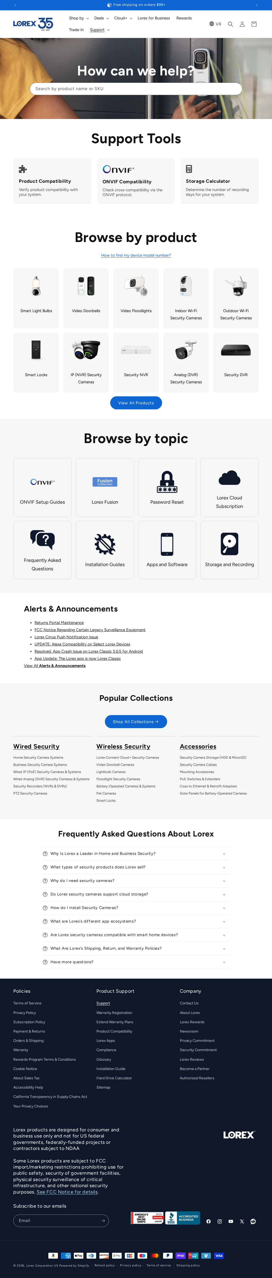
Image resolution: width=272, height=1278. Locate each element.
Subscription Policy (29, 1022)
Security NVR (136, 374)
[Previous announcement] (15, 5)
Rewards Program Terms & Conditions (44, 1059)
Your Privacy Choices (30, 1106)
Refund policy (105, 1265)
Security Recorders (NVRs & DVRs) (40, 786)
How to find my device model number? (136, 255)
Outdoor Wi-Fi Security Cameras (236, 314)
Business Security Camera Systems (40, 765)
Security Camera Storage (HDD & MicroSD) (213, 757)
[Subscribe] (103, 1221)
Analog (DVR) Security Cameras (186, 378)
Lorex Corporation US (42, 1265)
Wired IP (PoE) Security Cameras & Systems (47, 772)
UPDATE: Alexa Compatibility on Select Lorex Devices (82, 644)
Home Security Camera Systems (38, 757)
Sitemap (103, 1087)
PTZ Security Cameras (30, 793)
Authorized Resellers (197, 1078)
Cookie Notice (25, 1069)
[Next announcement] (257, 5)
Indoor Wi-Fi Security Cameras (186, 314)
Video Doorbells (86, 310)
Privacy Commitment (197, 1040)
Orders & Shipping (28, 1040)
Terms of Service (27, 1003)
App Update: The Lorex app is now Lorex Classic (78, 658)
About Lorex (190, 1012)
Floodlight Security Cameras (118, 779)
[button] (78, 18)
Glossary (103, 1059)
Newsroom (189, 1031)
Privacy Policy (24, 1012)
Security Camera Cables (198, 765)
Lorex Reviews (192, 1059)
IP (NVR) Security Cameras (86, 378)
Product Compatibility (114, 1031)
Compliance (106, 1050)
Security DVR (236, 374)
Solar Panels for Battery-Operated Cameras (213, 793)
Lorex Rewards (192, 1022)
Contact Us (189, 1003)
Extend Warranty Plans (114, 1022)
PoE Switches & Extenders (200, 779)
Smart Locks (36, 374)
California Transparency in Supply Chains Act (50, 1096)
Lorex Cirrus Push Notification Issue (66, 637)
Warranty (20, 1050)
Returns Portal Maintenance (59, 622)
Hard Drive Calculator (114, 1078)
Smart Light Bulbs (36, 310)
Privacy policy (130, 1265)
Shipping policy (188, 1265)
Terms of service (159, 1265)
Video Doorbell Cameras (115, 765)
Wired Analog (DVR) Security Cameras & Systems (51, 779)
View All (55, 665)
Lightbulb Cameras (111, 772)
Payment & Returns (29, 1031)
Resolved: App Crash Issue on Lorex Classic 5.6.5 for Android (89, 651)
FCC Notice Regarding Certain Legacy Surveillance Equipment (90, 629)
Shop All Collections (133, 721)
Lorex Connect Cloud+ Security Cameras (127, 757)
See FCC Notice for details (67, 1192)
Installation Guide (110, 1069)
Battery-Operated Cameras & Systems (125, 786)
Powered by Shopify (74, 1265)
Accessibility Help (28, 1087)
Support (103, 1003)
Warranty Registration (114, 1012)
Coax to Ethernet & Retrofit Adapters (208, 786)
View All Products (136, 403)
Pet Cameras (106, 793)
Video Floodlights (136, 310)
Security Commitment (198, 1050)
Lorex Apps (105, 1040)
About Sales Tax (26, 1078)
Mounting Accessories (197, 772)
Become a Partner (195, 1069)
